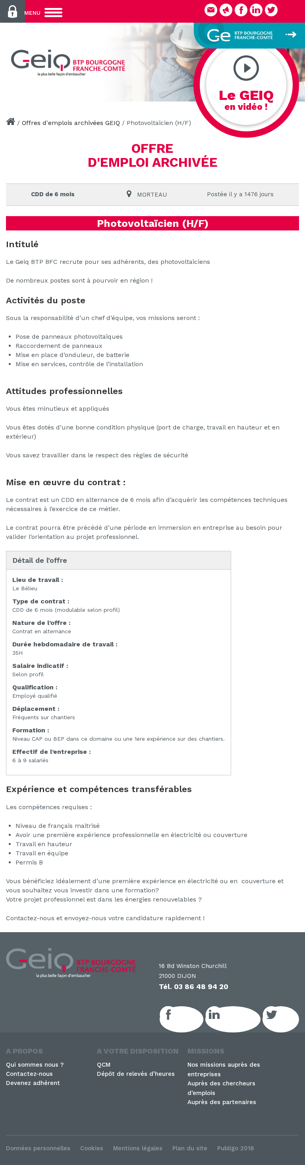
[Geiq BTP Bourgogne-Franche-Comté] (69, 63)
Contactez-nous (29, 1073)
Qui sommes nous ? (35, 1064)
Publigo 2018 (235, 1148)
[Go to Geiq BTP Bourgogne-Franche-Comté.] (10, 123)
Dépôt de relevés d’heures (136, 1073)
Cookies (91, 1148)
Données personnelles (38, 1148)
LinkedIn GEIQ (242, 1019)
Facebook (190, 1019)
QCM (103, 1064)
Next (295, 60)
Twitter (289, 1019)
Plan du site (189, 1148)
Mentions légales (137, 1148)
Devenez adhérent (33, 1083)
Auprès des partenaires (221, 1102)
